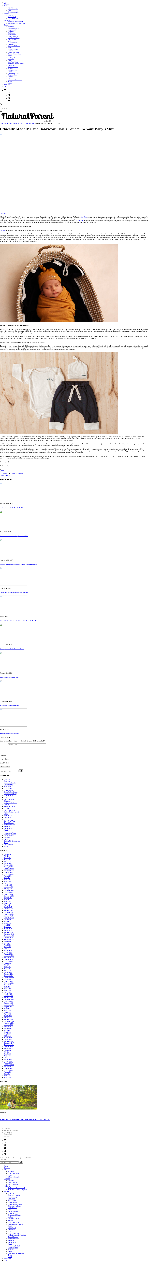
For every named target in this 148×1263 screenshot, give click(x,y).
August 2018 (8, 1028)
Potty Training (8, 832)
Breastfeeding (12, 34)
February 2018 (8, 1039)
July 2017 (7, 1052)
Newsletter (7, 84)
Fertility (10, 51)
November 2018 (9, 1023)
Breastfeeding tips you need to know (9, 677)
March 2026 (8, 863)
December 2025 (9, 869)
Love (9, 60)
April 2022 (7, 948)
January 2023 (8, 932)
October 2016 (8, 1068)
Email (2, 763)
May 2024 (7, 903)
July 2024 (7, 899)
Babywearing (12, 30)
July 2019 (7, 1008)
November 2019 (9, 1001)
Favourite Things (13, 49)
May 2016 (7, 1077)
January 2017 (8, 1063)
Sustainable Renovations (15, 80)
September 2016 (9, 1070)
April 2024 (7, 905)
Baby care (11, 26)
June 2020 (7, 988)
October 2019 (8, 1003)
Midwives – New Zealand (15, 21)
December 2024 (9, 890)
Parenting (10, 68)
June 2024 (7, 901)
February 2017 (8, 1061)
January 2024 (8, 910)
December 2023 (9, 912)
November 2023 (9, 914)
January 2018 (8, 1041)
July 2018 (7, 1030)
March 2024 (8, 907)
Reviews (10, 76)
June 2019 (7, 1010)
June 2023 (7, 923)
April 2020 (7, 992)
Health (10, 55)
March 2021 (8, 972)
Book (9, 10)
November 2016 (9, 1066)
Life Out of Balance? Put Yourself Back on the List (25, 1119)
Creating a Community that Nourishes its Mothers (12, 507)
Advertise (6, 4)
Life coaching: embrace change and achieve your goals (14, 592)
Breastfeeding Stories (14, 36)
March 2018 (8, 1037)
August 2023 (8, 919)
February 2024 (8, 909)
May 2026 (7, 859)
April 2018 (7, 1036)
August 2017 (8, 1050)
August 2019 (8, 1007)
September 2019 (9, 1005)
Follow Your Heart (13, 52)
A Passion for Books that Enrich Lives (9, 733)
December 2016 (9, 1065)
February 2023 (8, 930)
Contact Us (7, 1128)
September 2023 (9, 918)
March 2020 (8, 994)
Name (2, 759)
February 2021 (8, 974)
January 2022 (8, 954)
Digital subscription (13, 12)
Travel (10, 81)
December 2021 (9, 956)
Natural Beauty (12, 65)
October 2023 (8, 916)
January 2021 (8, 976)
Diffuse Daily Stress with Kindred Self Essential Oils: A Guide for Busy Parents (19, 620)
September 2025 (9, 874)
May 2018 (7, 1034)
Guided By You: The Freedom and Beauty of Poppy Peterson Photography (18, 564)
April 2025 (7, 883)
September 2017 (9, 1048)
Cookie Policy (8, 1134)
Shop (5, 5)
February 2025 (8, 887)
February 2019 (8, 1017)
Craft (9, 41)
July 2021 (7, 965)
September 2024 (9, 896)
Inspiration (11, 59)
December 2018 (9, 1021)
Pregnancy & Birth (13, 73)
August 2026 (8, 854)
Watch (10, 83)
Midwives (7, 20)
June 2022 (7, 945)
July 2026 (7, 856)
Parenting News (12, 70)
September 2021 (9, 961)
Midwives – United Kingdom (16, 23)
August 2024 (8, 898)
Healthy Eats (11, 57)
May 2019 (7, 1012)
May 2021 (7, 968)
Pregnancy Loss (12, 75)
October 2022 (8, 938)
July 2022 (7, 943)
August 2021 (8, 963)
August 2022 (8, 941)
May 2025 (7, 881)
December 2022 (9, 934)
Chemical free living (14, 38)
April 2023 (7, 927)
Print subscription (13, 9)
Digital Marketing (13, 42)
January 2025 (8, 889)
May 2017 (7, 1056)
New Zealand (12, 17)
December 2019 (9, 999)
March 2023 (8, 928)
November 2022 (9, 936)
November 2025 (9, 870)
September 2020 (9, 983)
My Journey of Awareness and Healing (9, 705)
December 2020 (9, 977)
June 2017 (7, 1054)
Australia (10, 15)
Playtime (10, 72)
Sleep (9, 78)
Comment (3, 756)
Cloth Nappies (12, 39)
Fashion (10, 47)
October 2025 (8, 872)
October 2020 (8, 981)
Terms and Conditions (11, 1130)
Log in (6, 86)
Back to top (3, 1160)
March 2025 (8, 885)
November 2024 (9, 892)
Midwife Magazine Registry (16, 63)
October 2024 (8, 894)
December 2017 (9, 1043)
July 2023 (7, 921)
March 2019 (8, 1016)
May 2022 (7, 947)
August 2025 (8, 876)
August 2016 (8, 1072)
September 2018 (9, 1027)
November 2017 (9, 1045)
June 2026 (7, 858)
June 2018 (7, 1032)
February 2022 (8, 952)
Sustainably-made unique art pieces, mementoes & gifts (14, 536)
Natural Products (13, 67)
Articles (6, 25)
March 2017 (8, 1059)
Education (11, 44)
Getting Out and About (14, 54)
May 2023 (7, 925)
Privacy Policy (8, 1132)
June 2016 (7, 1076)
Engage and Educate (14, 46)
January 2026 (8, 867)
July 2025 (7, 878)
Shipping (7, 1136)
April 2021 (7, 970)
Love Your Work (13, 62)
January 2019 (8, 1019)
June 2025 (7, 879)
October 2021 (8, 959)
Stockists (6, 13)
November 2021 (9, 958)
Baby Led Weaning (13, 28)
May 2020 (7, 990)
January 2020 (8, 997)
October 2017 (8, 1046)
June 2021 (7, 967)
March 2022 (8, 950)
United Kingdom (13, 18)
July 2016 (7, 1074)
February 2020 (8, 996)
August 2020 (8, 985)
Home (5, 2)
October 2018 (8, 1025)
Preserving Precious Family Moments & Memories (12, 649)
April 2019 (7, 1014)
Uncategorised (8, 844)
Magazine (10, 7)
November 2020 (9, 979)
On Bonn (3, 213)
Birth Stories (11, 33)
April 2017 (7, 1057)
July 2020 (7, 987)
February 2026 (8, 865)
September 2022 (9, 939)
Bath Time (11, 31)
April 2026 (7, 861)
